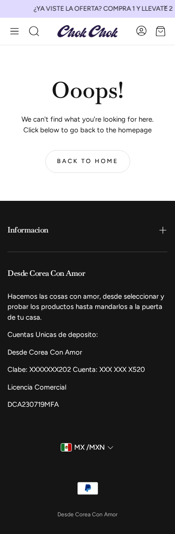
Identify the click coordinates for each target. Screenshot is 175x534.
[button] (14, 31)
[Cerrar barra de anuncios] (166, 7)
